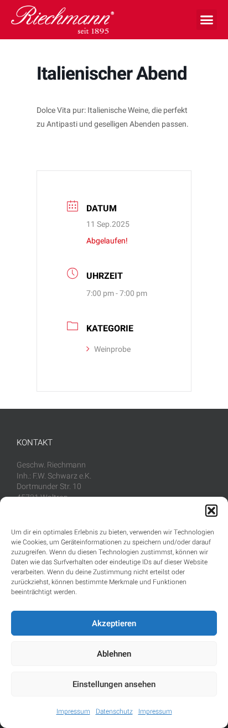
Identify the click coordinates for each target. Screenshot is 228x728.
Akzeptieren (114, 623)
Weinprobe (112, 349)
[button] (211, 510)
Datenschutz (114, 711)
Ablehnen (114, 654)
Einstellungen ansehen (114, 684)
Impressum (73, 711)
